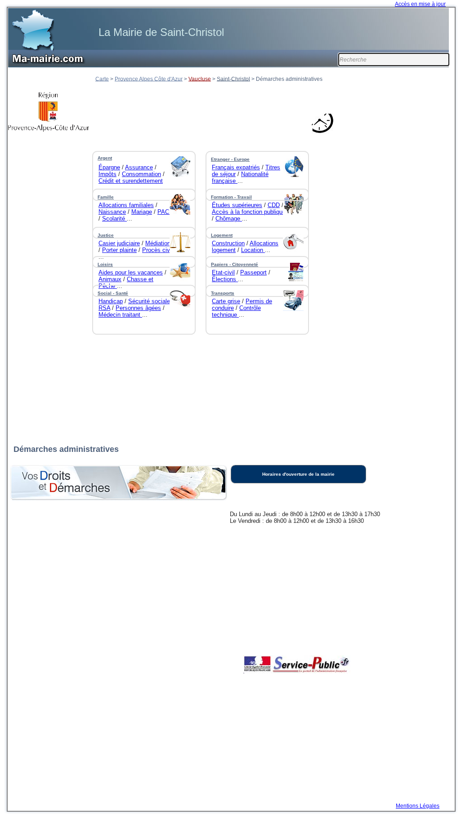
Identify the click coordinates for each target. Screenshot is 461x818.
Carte (102, 78)
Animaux (109, 279)
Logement (222, 235)
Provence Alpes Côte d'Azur (149, 78)
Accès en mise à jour (420, 4)
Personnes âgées (138, 308)
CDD (274, 205)
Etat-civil (223, 272)
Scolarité (114, 218)
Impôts (107, 174)
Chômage (228, 218)
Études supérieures (237, 205)
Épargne (109, 167)
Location (253, 250)
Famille (106, 197)
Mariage (141, 211)
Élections (225, 279)
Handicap (110, 301)
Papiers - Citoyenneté (234, 264)
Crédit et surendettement (130, 180)
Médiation (157, 243)
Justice (106, 235)
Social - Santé (113, 293)
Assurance (139, 167)
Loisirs (105, 264)
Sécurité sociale (149, 301)
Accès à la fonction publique (249, 211)
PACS (165, 211)
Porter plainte (119, 250)
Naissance (112, 211)
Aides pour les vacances (130, 272)
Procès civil (157, 250)
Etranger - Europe (230, 159)
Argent (105, 157)
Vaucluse (199, 78)
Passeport (253, 272)
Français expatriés (236, 167)
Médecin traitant (120, 314)
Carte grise (226, 301)
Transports (222, 293)
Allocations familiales (126, 205)
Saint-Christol (233, 78)
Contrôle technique (236, 311)
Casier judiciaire (119, 243)
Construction (228, 243)
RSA (104, 308)
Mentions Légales (417, 806)
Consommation (141, 174)
